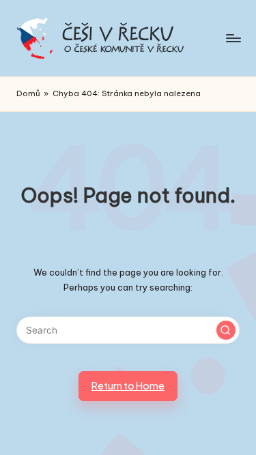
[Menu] (233, 38)
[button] (226, 330)
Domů (28, 93)
